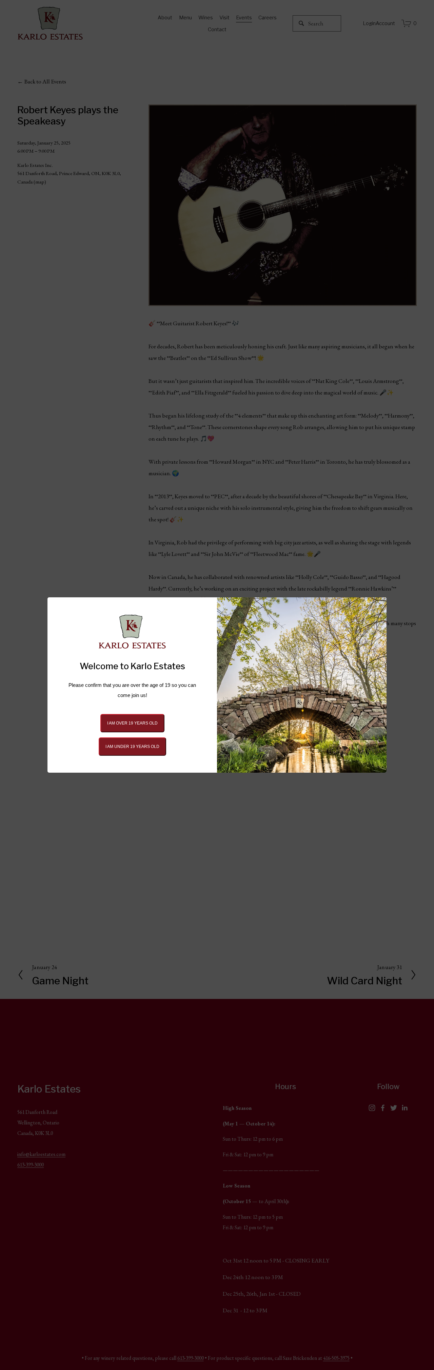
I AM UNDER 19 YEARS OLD (132, 746)
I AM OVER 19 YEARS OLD (132, 723)
